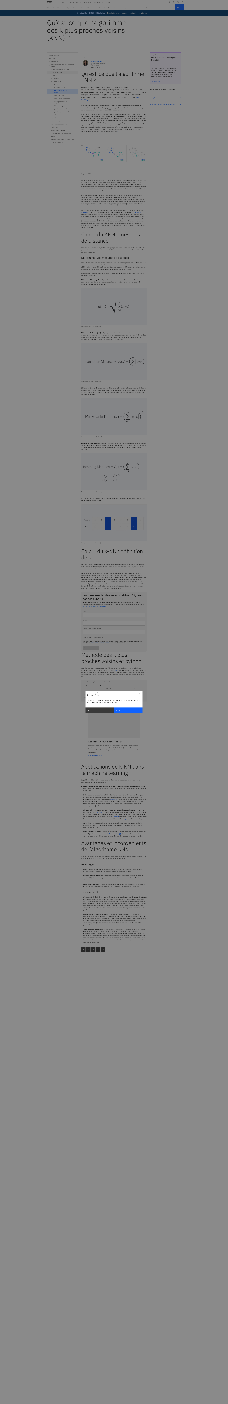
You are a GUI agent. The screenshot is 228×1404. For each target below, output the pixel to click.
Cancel (89, 710)
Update (118, 710)
